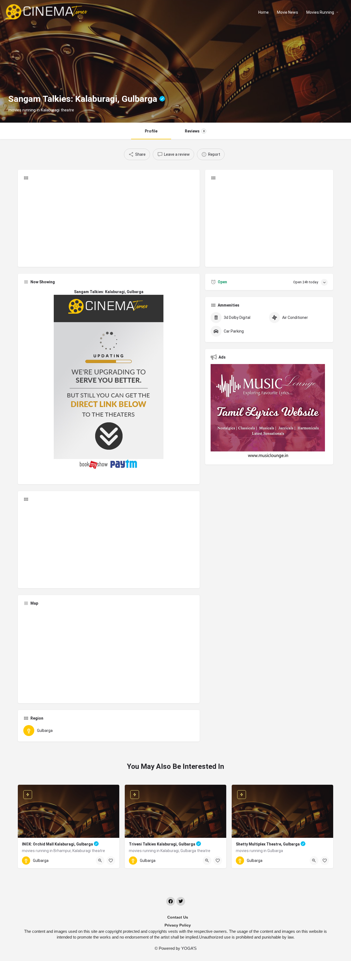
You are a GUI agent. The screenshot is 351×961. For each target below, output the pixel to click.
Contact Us (177, 917)
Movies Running (320, 12)
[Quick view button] (100, 860)
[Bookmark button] (110, 860)
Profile (151, 131)
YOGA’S (189, 948)
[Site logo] (47, 12)
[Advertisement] (108, 223)
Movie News (287, 12)
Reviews (195, 131)
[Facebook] (170, 901)
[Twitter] (180, 901)
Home (263, 12)
